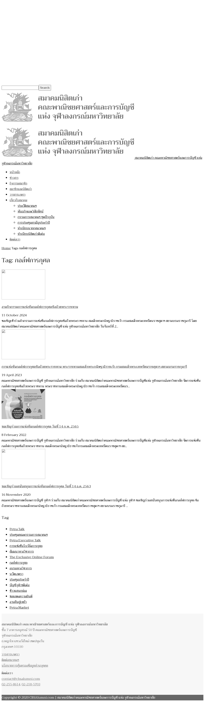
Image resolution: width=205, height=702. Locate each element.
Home (6, 248)
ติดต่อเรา (15, 239)
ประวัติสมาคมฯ (27, 206)
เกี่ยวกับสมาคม (18, 200)
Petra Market (19, 607)
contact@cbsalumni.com (21, 679)
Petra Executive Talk (25, 540)
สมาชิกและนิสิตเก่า (21, 189)
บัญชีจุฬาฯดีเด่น (20, 585)
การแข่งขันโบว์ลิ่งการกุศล (26, 546)
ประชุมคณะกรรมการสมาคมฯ (29, 535)
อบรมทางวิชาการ (21, 568)
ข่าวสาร (14, 177)
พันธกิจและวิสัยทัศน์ (30, 211)
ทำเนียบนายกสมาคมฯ (32, 228)
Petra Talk (17, 529)
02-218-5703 (31, 684)
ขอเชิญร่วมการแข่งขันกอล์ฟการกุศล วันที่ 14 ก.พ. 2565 (40, 426)
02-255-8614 (11, 684)
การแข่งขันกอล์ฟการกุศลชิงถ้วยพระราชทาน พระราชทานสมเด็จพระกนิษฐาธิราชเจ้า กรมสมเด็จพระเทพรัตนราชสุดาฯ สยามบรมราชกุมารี (94, 367)
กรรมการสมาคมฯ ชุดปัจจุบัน (36, 217)
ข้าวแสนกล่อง (18, 591)
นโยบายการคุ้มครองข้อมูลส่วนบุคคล (25, 665)
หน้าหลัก (15, 172)
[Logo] (68, 123)
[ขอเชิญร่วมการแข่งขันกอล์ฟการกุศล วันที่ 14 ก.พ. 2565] (23, 418)
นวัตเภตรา (16, 574)
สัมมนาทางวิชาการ (22, 551)
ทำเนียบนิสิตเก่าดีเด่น (31, 234)
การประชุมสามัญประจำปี (34, 222)
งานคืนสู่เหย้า (18, 602)
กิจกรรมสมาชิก (18, 183)
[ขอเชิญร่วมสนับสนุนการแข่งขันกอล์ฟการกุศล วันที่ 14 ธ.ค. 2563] (23, 478)
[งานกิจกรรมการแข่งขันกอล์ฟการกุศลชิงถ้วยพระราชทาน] (23, 298)
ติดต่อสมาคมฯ (10, 660)
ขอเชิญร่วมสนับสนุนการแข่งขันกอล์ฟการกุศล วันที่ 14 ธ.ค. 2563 (46, 486)
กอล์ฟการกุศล (18, 563)
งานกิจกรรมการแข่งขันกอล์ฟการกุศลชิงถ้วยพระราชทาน (40, 307)
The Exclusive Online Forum (32, 557)
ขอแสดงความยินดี (21, 596)
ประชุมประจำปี (19, 579)
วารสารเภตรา (17, 194)
